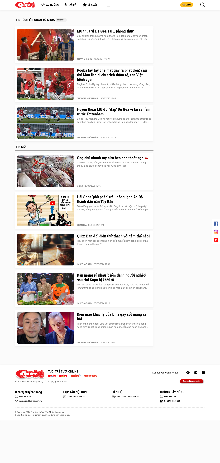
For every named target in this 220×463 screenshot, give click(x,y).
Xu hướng (52, 4)
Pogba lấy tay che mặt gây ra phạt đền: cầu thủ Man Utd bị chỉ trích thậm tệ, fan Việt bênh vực (112, 75)
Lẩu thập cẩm (84, 264)
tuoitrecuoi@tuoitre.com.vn (127, 397)
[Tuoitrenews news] (90, 375)
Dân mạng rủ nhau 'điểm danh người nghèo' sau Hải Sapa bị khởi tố (111, 277)
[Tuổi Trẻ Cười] (203, 372)
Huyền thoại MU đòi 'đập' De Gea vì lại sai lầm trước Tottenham (113, 111)
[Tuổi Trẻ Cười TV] (195, 372)
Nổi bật (73, 4)
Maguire (60, 20)
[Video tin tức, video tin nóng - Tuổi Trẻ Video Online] (77, 375)
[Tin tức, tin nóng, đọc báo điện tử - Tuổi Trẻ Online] (52, 375)
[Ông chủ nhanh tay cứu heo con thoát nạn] (45, 171)
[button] (107, 5)
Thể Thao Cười (84, 59)
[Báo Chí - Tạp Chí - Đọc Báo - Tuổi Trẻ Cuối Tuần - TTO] (64, 375)
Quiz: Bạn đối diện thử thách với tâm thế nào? (113, 236)
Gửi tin (188, 5)
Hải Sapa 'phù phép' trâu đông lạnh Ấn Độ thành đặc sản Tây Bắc (110, 199)
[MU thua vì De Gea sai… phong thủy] (45, 45)
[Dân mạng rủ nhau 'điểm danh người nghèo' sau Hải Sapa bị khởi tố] (45, 289)
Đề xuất (92, 4)
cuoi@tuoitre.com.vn (76, 397)
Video (80, 186)
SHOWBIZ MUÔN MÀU (87, 98)
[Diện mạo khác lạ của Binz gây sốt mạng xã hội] (45, 328)
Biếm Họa (82, 225)
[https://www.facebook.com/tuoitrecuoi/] (188, 372)
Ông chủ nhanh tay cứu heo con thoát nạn (110, 158)
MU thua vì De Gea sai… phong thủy (105, 31)
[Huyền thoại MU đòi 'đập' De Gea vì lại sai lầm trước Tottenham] (45, 123)
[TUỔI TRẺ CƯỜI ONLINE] (30, 374)
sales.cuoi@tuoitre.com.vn (30, 401)
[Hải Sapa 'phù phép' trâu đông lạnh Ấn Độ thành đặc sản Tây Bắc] (45, 211)
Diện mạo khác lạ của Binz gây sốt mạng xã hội (112, 316)
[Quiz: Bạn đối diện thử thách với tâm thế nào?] (45, 250)
